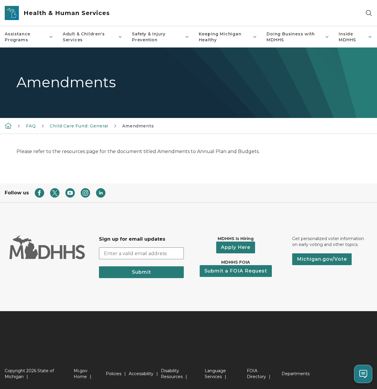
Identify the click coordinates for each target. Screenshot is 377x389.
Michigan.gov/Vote (322, 259)
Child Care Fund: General (79, 126)
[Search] (368, 13)
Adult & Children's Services (84, 36)
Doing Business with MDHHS (291, 36)
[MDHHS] (8, 125)
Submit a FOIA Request (235, 271)
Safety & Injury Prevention (149, 36)
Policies (113, 373)
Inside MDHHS (347, 36)
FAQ (31, 126)
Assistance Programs (17, 36)
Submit (141, 272)
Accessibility (141, 373)
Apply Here (235, 247)
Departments (296, 373)
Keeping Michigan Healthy (220, 36)
